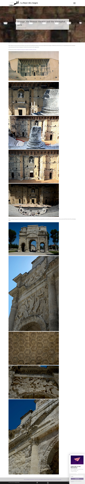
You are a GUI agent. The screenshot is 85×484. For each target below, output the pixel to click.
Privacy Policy (17, 482)
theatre (54, 479)
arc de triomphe (27, 479)
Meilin (19, 27)
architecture (37, 479)
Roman (45, 479)
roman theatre (49, 479)
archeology (32, 479)
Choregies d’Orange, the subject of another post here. (26, 49)
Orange (41, 479)
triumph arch (58, 479)
